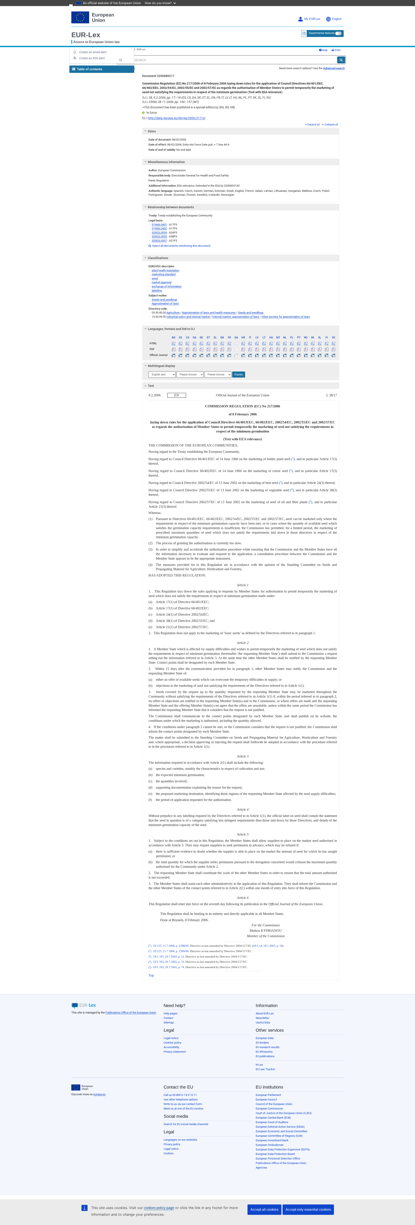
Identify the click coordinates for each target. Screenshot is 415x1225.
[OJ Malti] (278, 355)
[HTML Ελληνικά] (215, 343)
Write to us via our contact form (183, 1104)
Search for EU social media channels (186, 1124)
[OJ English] (222, 355)
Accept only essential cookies (308, 1209)
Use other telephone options (181, 1099)
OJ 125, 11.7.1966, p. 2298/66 (171, 945)
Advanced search (334, 68)
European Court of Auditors (272, 1122)
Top (151, 975)
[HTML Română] (305, 343)
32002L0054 (159, 232)
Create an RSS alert (92, 58)
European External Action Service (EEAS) (280, 1126)
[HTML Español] (180, 343)
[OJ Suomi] (326, 355)
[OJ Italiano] (250, 355)
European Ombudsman (270, 1145)
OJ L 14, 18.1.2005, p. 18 (268, 945)
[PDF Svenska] (333, 349)
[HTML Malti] (278, 343)
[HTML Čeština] (187, 343)
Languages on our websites (180, 1139)
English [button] (337, 19)
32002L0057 (159, 240)
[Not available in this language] (236, 343)
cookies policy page (159, 1208)
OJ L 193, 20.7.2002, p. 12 (168, 956)
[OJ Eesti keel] (208, 355)
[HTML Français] (229, 343)
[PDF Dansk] (194, 349)
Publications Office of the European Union (130, 1012)
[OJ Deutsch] (201, 355)
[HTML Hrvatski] (243, 343)
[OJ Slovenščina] (319, 355)
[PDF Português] (298, 349)
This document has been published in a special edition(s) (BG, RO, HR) (188, 107)
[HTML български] (173, 343)
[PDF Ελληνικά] (215, 349)
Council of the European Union (274, 1104)
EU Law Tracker (265, 1069)
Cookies (169, 1153)
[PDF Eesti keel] (208, 349)
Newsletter (262, 1018)
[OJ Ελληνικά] (215, 355)
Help (324, 50)
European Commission (269, 1108)
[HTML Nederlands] (285, 343)
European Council (266, 1099)
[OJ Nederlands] (285, 355)
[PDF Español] (180, 349)
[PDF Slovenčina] (312, 349)
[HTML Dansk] (194, 343)
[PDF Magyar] (271, 349)
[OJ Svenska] (333, 355)
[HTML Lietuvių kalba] (264, 343)
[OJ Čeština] (187, 355)
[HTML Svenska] (333, 343)
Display (238, 374)
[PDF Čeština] (187, 349)
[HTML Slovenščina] (319, 343)
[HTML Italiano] (250, 343)
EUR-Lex (85, 35)
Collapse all (331, 124)
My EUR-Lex (312, 19)
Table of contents (89, 69)
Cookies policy (172, 1042)
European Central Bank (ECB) (273, 1117)
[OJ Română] (305, 355)
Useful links (263, 1022)
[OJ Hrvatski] (243, 355)
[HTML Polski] (292, 343)
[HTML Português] (298, 343)
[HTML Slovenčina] (312, 343)
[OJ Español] (180, 355)
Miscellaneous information (166, 162)
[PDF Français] (229, 349)
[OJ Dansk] (194, 355)
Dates (152, 131)
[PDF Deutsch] (201, 349)
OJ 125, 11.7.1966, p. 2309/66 (171, 951)
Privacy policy (172, 1144)
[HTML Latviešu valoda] (257, 343)
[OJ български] (173, 355)
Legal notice (171, 1038)
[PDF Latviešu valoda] (257, 349)
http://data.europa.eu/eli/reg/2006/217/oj (176, 118)
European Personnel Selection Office (278, 1158)
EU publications (265, 1056)
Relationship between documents (171, 207)
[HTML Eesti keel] (208, 343)
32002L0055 (159, 236)
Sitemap (169, 1022)
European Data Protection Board (275, 1154)
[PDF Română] (305, 349)
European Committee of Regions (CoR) (279, 1135)
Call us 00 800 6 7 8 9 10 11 (180, 1095)
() (293, 459)
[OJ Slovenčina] (312, 355)
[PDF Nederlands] (285, 349)
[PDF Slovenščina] (319, 349)
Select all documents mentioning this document (179, 245)
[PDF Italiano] (250, 349)
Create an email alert (93, 52)
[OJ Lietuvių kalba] (264, 355)
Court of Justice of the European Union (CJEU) (284, 1113)
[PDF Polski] (292, 349)
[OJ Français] (229, 355)
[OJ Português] (298, 355)
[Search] (341, 59)
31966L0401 (159, 224)
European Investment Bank (272, 1140)
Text (151, 386)
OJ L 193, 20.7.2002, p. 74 (168, 967)
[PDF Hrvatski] (243, 349)
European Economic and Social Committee (281, 1131)
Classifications (158, 258)
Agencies (261, 1167)
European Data (265, 1038)
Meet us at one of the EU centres (183, 1108)
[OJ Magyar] (271, 355)
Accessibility (171, 1047)
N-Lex (259, 1064)
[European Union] (82, 1087)
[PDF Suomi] (326, 349)
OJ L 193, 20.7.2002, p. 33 (168, 962)
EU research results (267, 1047)
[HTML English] (222, 343)
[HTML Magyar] (271, 343)
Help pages (170, 1013)
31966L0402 (159, 228)
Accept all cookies (264, 1209)
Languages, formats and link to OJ (171, 329)
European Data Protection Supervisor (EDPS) (283, 1149)
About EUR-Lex (265, 1013)
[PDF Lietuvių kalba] (264, 349)
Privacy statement (175, 1051)
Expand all (313, 124)
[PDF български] (173, 349)
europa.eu (99, 1094)
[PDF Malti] (278, 349)
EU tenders (262, 1042)
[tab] (240, 131)
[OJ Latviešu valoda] (257, 355)
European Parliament (268, 1095)
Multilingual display (161, 366)
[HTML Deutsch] (201, 343)
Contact (168, 1018)
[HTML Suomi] (326, 343)
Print (337, 50)
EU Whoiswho (264, 1051)
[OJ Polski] (292, 355)
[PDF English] (222, 349)
